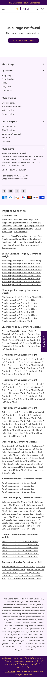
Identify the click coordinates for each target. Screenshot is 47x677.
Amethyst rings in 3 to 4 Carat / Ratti (18, 486)
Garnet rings (27, 228)
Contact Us (7, 90)
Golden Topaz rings (28, 245)
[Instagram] (17, 191)
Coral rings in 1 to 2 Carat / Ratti (16, 359)
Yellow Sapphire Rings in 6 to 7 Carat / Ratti (21, 275)
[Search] (37, 9)
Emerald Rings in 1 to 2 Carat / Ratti (18, 331)
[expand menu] (3, 9)
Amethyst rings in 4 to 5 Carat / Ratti (18, 489)
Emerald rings (22, 222)
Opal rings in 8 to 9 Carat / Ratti (29, 458)
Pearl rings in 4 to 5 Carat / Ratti (22, 390)
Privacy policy (8, 114)
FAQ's (4, 83)
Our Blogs (6, 141)
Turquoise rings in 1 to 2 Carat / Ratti (18, 566)
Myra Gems (10, 671)
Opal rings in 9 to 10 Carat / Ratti (16, 461)
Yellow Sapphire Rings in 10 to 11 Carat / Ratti (21, 284)
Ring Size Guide (9, 130)
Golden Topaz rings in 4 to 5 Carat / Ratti (20, 550)
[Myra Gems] (22, 8)
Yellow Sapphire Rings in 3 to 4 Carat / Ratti (21, 266)
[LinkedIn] (4, 191)
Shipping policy (8, 103)
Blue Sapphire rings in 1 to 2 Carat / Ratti (19, 297)
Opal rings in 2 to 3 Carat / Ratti (16, 446)
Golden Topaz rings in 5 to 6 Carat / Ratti (20, 553)
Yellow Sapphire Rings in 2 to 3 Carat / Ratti (21, 263)
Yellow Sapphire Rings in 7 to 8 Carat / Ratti (21, 278)
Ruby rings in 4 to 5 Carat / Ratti (22, 418)
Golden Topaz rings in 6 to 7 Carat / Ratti (20, 556)
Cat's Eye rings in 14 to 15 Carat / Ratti (18, 529)
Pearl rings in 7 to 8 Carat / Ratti (29, 396)
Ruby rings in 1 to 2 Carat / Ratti (16, 412)
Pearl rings (7, 225)
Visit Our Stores (9, 126)
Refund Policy (8, 110)
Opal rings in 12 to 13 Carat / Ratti (22, 467)
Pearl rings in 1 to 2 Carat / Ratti (16, 384)
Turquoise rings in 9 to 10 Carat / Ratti (24, 578)
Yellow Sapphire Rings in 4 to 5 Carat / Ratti (21, 269)
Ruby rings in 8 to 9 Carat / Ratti (16, 427)
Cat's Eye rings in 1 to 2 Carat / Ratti (17, 502)
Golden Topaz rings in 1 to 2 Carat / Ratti (20, 541)
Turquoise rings (20, 231)
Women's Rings (9, 236)
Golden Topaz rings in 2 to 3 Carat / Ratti (20, 544)
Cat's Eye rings (14, 228)
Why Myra (6, 86)
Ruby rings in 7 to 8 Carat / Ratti (29, 424)
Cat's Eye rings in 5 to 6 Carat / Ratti (25, 511)
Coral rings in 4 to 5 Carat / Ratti (22, 365)
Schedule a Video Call (11, 134)
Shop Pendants (8, 79)
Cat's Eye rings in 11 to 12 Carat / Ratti (24, 526)
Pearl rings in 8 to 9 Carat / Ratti (16, 399)
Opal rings (28, 225)
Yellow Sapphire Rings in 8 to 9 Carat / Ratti (21, 281)
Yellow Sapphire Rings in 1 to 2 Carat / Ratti (21, 260)
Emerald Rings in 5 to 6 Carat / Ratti (25, 340)
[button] (42, 9)
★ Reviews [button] (44, 341)
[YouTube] (10, 191)
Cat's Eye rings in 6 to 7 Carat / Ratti (18, 514)
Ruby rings (17, 225)
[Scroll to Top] (42, 663)
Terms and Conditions (11, 106)
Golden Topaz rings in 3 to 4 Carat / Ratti (20, 547)
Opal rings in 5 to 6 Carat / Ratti (22, 452)
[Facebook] (23, 191)
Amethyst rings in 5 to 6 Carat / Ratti (18, 492)
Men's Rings (7, 219)
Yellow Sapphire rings (23, 219)
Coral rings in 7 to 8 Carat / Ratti (29, 371)
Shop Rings (7, 75)
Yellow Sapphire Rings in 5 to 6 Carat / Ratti (21, 272)
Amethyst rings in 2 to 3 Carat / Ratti (18, 483)
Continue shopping (23, 40)
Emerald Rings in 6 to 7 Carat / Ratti (18, 343)
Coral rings (34, 222)
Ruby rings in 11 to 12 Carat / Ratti (22, 433)
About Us (6, 137)
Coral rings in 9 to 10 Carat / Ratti (16, 374)
